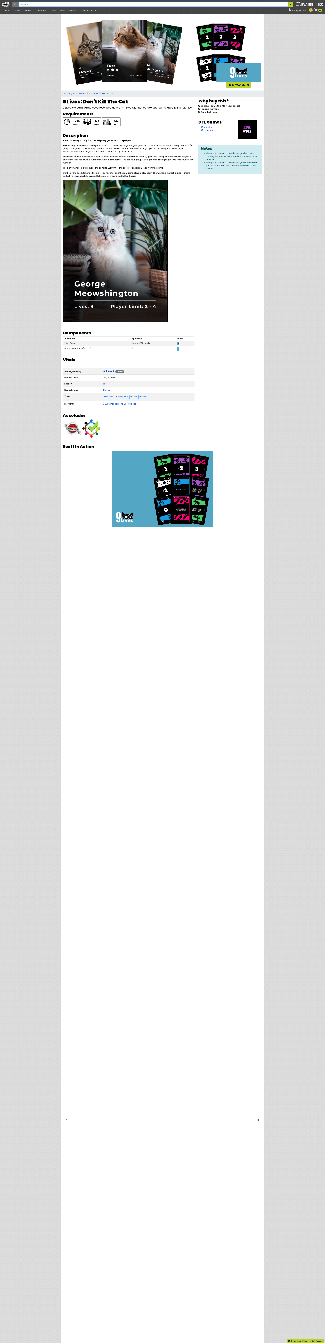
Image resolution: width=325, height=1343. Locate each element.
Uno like (109, 396)
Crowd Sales (89, 10)
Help (54, 10)
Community (41, 10)
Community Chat (298, 1341)
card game (122, 396)
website (207, 127)
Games (66, 93)
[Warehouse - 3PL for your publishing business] (308, 4)
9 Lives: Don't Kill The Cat (101, 93)
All (15, 4)
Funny (144, 396)
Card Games (79, 93)
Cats (134, 396)
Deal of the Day (68, 10)
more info (208, 130)
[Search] (290, 4)
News (28, 10)
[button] (7, 10)
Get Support (317, 1341)
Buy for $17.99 (240, 85)
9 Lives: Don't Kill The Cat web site (119, 403)
